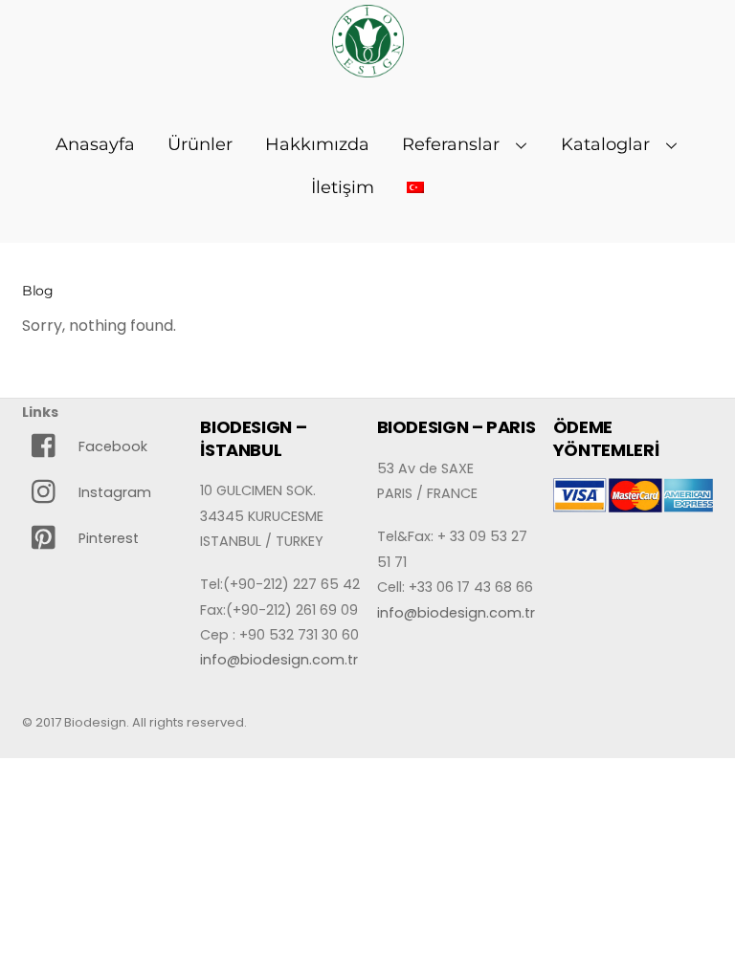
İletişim (342, 187)
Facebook (111, 446)
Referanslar (451, 144)
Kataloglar (605, 144)
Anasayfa (95, 144)
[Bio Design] (368, 67)
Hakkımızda (317, 144)
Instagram (113, 492)
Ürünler (200, 144)
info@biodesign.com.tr (279, 659)
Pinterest (107, 538)
